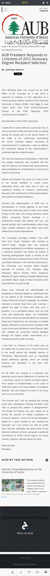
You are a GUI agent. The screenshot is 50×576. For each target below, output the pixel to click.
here (38, 104)
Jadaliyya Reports (15, 69)
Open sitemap (25, 557)
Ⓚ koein (33, 564)
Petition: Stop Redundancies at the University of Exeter (22, 471)
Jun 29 (4, 497)
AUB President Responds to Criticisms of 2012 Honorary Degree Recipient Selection (25, 58)
